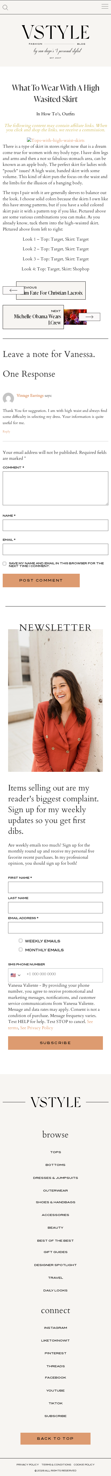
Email (9, 539)
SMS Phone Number (26, 964)
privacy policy (27, 1464)
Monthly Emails (44, 950)
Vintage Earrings (30, 395)
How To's (50, 114)
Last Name (18, 898)
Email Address (23, 918)
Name (9, 515)
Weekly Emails (42, 941)
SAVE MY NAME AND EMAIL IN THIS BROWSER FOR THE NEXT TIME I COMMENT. (56, 564)
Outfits (68, 114)
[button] (5, 7)
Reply (6, 431)
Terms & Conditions (56, 1464)
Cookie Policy (84, 1464)
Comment (13, 467)
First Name (20, 877)
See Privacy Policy (36, 1028)
